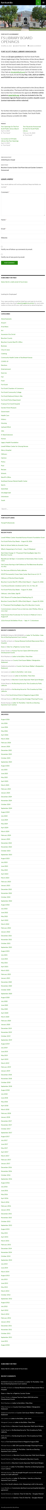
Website (4, 238)
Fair (2, 377)
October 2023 (5, 851)
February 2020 (6, 1021)
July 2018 (4, 1094)
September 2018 (6, 1086)
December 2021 (6, 936)
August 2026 (5, 719)
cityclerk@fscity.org (18, 72)
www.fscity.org (13, 95)
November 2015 (6, 1217)
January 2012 (5, 1322)
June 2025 (4, 773)
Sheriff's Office (6, 477)
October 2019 (5, 1036)
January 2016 (5, 1210)
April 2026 (4, 735)
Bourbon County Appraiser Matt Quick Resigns (28, 680)
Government (14, 34)
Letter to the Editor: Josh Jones (21, 672)
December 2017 (6, 1121)
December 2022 (6, 889)
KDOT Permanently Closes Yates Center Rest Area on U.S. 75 (21, 574)
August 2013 (5, 1275)
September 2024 (6, 808)
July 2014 (4, 1264)
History (3, 419)
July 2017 (4, 1140)
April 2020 (4, 1013)
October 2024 (5, 804)
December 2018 (6, 1075)
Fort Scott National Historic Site (11, 396)
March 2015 (5, 1241)
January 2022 (5, 932)
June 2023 (4, 866)
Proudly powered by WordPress (10, 1507)
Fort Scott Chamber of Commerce (12, 388)
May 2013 (4, 1287)
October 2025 (5, 758)
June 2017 (4, 1144)
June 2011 (4, 1341)
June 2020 (4, 1005)
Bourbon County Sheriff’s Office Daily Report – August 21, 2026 (22, 582)
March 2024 (5, 831)
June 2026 (4, 727)
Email (3, 229)
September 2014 (6, 1260)
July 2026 (4, 723)
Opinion (4, 458)
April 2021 (4, 966)
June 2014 (4, 1268)
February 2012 (6, 1318)
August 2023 (5, 858)
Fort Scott (5, 34)
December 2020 (6, 982)
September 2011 (6, 1337)
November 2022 (6, 893)
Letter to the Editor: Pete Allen (22, 656)
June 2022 (4, 912)
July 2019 (4, 1048)
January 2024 (5, 839)
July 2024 (4, 816)
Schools (3, 473)
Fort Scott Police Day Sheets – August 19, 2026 (16, 590)
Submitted (4, 489)
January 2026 (5, 746)
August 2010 (5, 1345)
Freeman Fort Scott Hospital (10, 404)
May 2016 (4, 1194)
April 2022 (4, 920)
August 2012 (5, 1302)
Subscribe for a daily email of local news (14, 282)
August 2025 (5, 766)
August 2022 (5, 905)
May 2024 (4, 824)
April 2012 (4, 1310)
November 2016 (6, 1171)
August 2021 (5, 951)
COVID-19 (4, 361)
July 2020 (4, 1001)
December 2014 (6, 1248)
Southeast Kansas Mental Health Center (14, 481)
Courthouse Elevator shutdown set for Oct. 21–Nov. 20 (19, 586)
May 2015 (4, 1233)
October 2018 (5, 1082)
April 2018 (4, 1105)
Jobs (2, 431)
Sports (3, 485)
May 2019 (4, 1055)
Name (3, 220)
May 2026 (4, 731)
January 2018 (5, 1117)
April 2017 (4, 1152)
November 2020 (6, 986)
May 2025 (4, 777)
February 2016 (6, 1206)
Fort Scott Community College (11, 392)
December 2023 (6, 843)
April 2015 (4, 1237)
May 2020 (4, 1009)
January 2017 (5, 1163)
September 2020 (6, 993)
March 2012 (5, 1314)
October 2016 (5, 1175)
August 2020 (5, 997)
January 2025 (5, 793)
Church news (5, 350)
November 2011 (6, 1329)
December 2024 (6, 797)
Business (4, 346)
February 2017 (6, 1160)
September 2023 (6, 854)
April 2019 (4, 1059)
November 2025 (6, 754)
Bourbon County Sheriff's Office (11, 342)
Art (2, 330)
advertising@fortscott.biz (25, 303)
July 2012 (4, 1306)
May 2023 (4, 870)
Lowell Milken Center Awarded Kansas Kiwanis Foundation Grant (23, 537)
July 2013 (4, 1279)
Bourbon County (6, 338)
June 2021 (4, 959)
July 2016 (4, 1187)
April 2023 (4, 874)
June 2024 (4, 820)
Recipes (3, 469)
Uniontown (5, 496)
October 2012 (5, 1295)
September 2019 (6, 1040)
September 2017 (6, 1132)
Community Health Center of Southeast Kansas (16, 357)
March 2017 (5, 1156)
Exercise (4, 373)
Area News (4, 326)
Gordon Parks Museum (8, 408)
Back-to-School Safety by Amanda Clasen (14, 545)
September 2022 (6, 901)
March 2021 (5, 970)
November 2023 (6, 847)
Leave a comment (35, 46)
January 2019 (5, 1071)
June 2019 (4, 1051)
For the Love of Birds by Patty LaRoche (14, 570)
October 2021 (5, 943)
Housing (4, 423)
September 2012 (6, 1299)
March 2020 (5, 1017)
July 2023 (4, 862)
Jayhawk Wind (6, 427)
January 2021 (5, 978)
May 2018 (4, 1102)
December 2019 (6, 1028)
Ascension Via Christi (8, 334)
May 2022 (4, 916)
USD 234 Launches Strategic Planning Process (27, 699)
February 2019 (6, 1067)
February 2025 (6, 789)
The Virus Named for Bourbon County (26, 1459)
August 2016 (5, 1183)
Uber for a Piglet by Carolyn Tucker (18, 647)
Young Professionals (8, 523)
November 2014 (6, 1252)
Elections (4, 365)
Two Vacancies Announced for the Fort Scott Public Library (32, 129)
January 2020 (5, 1024)
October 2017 (5, 1129)
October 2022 (5, 897)
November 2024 (6, 800)
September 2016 (6, 1179)
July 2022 (4, 909)
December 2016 (6, 1167)
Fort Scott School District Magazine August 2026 (22, 695)
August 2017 (5, 1136)
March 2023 (5, 878)
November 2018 (6, 1078)
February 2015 (6, 1244)
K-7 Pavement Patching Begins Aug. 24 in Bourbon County (20, 605)
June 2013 (4, 1283)
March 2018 (5, 1109)
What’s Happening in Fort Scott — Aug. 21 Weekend (18, 549)
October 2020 (5, 990)
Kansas (3, 438)
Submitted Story (20, 46)
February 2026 (6, 742)
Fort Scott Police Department (11, 400)
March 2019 (5, 1063)
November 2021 (6, 939)
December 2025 (6, 750)
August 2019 (5, 1044)
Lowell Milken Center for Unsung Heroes (14, 446)
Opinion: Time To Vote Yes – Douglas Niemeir (29, 1494)
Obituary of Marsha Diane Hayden (12, 578)
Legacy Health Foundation (9, 442)
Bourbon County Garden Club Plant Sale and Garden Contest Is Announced (22, 167)
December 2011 (6, 1326)
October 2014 (5, 1256)
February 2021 (6, 974)
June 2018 (4, 1098)
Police (3, 462)
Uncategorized (6, 493)
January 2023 (5, 885)
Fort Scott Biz (7, 2)
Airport (3, 323)
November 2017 (6, 1125)
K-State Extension (7, 435)
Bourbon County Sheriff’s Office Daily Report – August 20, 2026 (22, 601)
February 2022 (6, 928)
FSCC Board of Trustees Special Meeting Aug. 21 (17, 597)
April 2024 (4, 827)
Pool (2, 466)
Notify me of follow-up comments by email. (16, 249)
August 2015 (5, 1229)
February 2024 (6, 835)
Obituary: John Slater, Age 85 (10, 593)
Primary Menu (43, 2)
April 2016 (4, 1198)
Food (2, 381)
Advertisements (6, 319)
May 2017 (4, 1148)
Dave (2, 647)
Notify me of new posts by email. (13, 257)
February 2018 (6, 1113)
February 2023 (6, 881)
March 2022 (5, 924)
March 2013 (5, 1291)
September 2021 (6, 947)
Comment (5, 192)
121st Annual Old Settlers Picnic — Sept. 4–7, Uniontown (20, 620)
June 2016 (4, 1190)
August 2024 (5, 812)
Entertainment (6, 369)
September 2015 (6, 1225)
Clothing (4, 354)
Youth (3, 500)
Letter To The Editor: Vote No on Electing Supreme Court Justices (22, 636)
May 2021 (4, 963)
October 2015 (5, 1221)
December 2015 (6, 1214)
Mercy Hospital (6, 450)
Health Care (5, 415)
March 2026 (5, 739)
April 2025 (4, 781)
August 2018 (5, 1090)
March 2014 (5, 1272)
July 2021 (4, 955)
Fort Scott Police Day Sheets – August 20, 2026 (16, 541)
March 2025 (5, 785)
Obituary (4, 454)
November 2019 (6, 1032)
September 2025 (6, 762)
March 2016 (5, 1202)
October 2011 (5, 1333)
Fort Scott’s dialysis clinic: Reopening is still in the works (24, 1484)
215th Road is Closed (8, 158)
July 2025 (4, 770)
